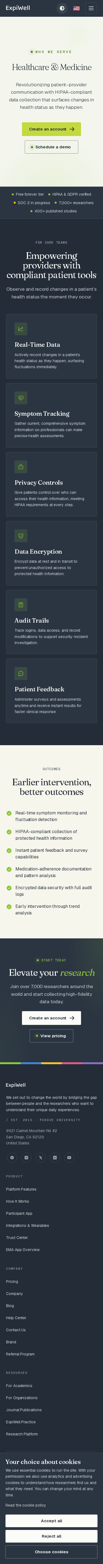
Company (14, 1293)
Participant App (19, 1213)
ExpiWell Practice (21, 1421)
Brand (11, 1342)
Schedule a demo (53, 146)
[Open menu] (91, 8)
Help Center (16, 1317)
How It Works (17, 1201)
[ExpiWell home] (18, 8)
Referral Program (20, 1354)
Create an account (48, 129)
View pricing (53, 1035)
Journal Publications (24, 1409)
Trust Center (17, 1237)
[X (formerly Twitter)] (41, 1158)
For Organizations (22, 1397)
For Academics (19, 1385)
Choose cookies (51, 1551)
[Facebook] (12, 1158)
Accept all (51, 1520)
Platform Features (21, 1189)
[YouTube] (69, 1158)
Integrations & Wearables (27, 1225)
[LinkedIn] (55, 1158)
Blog (10, 1305)
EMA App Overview (23, 1249)
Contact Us (16, 1329)
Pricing (12, 1281)
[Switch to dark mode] (62, 8)
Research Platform (22, 1434)
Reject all (51, 1536)
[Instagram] (26, 1158)
